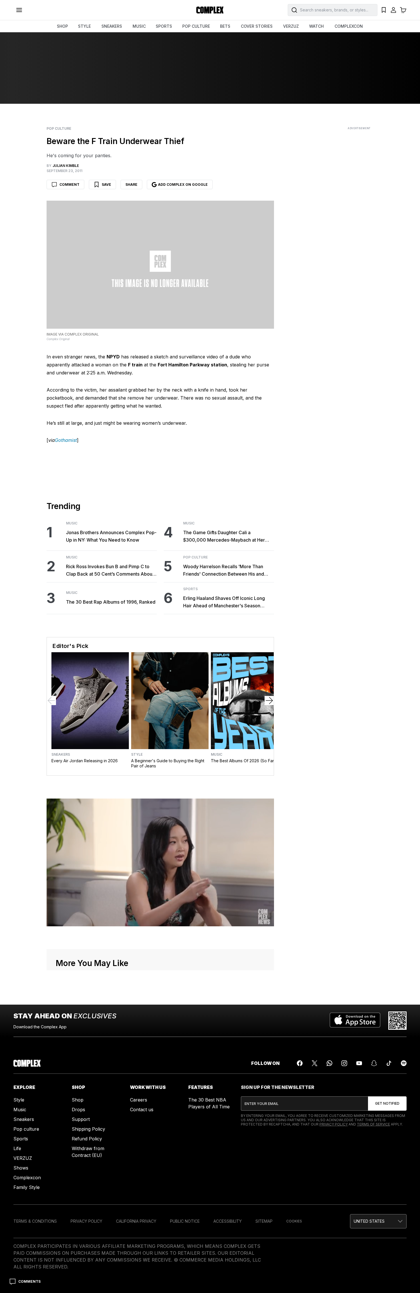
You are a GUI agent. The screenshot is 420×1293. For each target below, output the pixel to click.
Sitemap (264, 1221)
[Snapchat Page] (374, 1063)
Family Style (26, 1187)
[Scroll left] (51, 700)
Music (71, 523)
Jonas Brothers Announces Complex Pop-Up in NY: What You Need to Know (111, 536)
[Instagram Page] (344, 1063)
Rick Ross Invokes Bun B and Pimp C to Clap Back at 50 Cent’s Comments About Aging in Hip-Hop (110, 571)
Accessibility (227, 1221)
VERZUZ (291, 26)
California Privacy (136, 1221)
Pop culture (26, 1129)
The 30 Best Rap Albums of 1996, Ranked (110, 602)
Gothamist (66, 440)
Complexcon (27, 1177)
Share (131, 184)
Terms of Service (373, 1124)
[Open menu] (19, 10)
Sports (190, 589)
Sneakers (60, 755)
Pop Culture (59, 129)
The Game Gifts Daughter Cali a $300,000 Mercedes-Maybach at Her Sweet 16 (224, 537)
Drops (78, 1109)
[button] (378, 1221)
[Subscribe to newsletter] (387, 1103)
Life (17, 1148)
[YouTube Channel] (359, 1063)
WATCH (316, 26)
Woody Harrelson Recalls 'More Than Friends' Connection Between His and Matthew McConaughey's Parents (223, 571)
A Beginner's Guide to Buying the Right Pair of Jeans (167, 763)
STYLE (84, 26)
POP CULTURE (196, 26)
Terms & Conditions (35, 1221)
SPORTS (164, 26)
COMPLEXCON (349, 26)
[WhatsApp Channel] (329, 1063)
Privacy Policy (333, 1124)
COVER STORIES (257, 26)
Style (137, 755)
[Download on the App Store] (355, 1021)
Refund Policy (87, 1139)
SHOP (62, 26)
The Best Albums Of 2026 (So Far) (243, 760)
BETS (225, 26)
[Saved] (383, 10)
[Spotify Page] (404, 1063)
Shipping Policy (88, 1129)
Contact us (141, 1109)
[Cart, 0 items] (403, 10)
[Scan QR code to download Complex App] (397, 1020)
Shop (77, 1100)
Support (81, 1119)
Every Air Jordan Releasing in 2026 (84, 760)
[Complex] (210, 10)
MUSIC (139, 26)
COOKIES (294, 1221)
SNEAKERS (111, 26)
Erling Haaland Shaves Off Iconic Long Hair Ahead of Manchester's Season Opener (224, 602)
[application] (160, 863)
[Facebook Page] (300, 1063)
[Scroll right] (269, 700)
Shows (20, 1168)
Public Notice (185, 1221)
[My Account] (393, 10)
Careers (138, 1100)
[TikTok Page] (389, 1063)
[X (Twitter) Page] (314, 1063)
